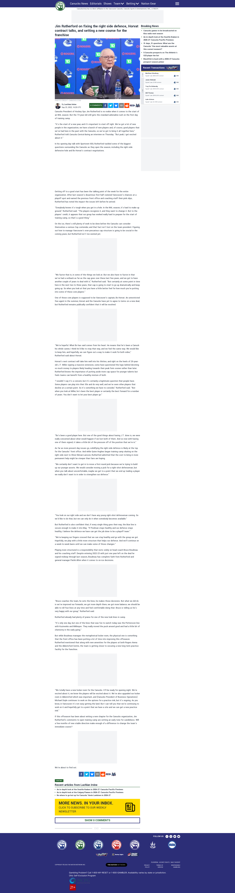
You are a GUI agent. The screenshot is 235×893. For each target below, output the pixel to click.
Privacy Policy (147, 866)
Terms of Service (159, 866)
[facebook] (105, 105)
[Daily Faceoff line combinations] (132, 105)
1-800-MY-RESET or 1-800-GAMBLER (109, 872)
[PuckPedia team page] (137, 105)
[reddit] (126, 105)
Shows (108, 4)
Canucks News (79, 4)
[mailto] (121, 105)
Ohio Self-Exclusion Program (82, 875)
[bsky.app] (116, 105)
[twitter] (110, 105)
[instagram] (170, 836)
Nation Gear (148, 4)
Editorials (96, 4)
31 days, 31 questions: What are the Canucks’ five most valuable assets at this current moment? (160, 46)
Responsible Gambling (175, 866)
